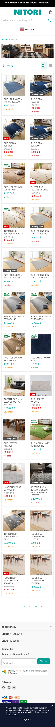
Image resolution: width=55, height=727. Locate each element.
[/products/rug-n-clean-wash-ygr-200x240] (41, 429)
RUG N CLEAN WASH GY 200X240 (14, 317)
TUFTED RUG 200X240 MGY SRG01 (11, 536)
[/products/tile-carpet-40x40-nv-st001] (41, 344)
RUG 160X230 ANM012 (37, 400)
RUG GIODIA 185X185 (10, 144)
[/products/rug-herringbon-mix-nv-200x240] (14, 85)
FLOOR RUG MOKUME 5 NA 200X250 (11, 580)
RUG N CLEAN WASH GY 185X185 (41, 317)
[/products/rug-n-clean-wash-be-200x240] (14, 344)
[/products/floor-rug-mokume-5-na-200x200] (41, 564)
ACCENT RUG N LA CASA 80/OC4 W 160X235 (13, 402)
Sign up (43, 661)
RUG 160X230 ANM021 (10, 444)
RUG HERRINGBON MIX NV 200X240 (13, 100)
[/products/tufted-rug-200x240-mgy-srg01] (14, 520)
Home (4, 39)
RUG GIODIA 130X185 (37, 100)
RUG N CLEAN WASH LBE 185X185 (14, 188)
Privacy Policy (12, 714)
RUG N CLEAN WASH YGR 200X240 (41, 444)
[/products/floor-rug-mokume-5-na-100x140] (41, 520)
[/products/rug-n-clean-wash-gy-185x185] (41, 303)
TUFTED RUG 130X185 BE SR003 (40, 188)
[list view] (50, 65)
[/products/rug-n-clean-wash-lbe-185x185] (14, 173)
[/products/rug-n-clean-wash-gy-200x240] (14, 303)
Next (37, 606)
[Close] (52, 705)
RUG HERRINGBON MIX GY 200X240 (40, 232)
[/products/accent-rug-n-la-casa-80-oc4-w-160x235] (14, 385)
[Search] (49, 20)
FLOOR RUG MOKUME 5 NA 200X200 (38, 580)
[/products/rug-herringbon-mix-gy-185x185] (41, 261)
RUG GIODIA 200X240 (37, 144)
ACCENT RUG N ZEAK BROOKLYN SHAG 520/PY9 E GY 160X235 (40, 491)
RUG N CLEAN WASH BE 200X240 (14, 359)
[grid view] (44, 65)
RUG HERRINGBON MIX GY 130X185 (13, 276)
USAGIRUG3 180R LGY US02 (12, 488)
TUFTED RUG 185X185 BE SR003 (13, 232)
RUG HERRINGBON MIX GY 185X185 (40, 276)
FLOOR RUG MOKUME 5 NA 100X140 (38, 536)
